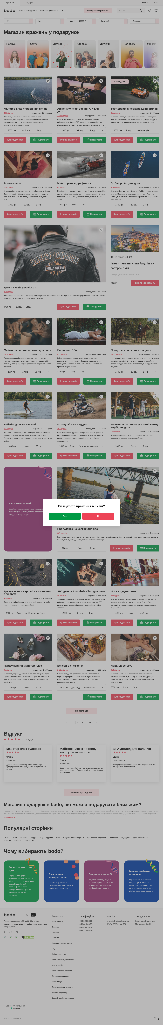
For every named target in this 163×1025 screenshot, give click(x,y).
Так (65, 516)
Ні (98, 516)
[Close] (117, 502)
